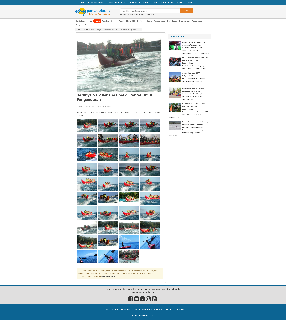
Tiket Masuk (172, 21)
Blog (155, 2)
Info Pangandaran (95, 2)
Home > (80, 30)
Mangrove (142, 14)
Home (81, 2)
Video (189, 2)
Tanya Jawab (81, 25)
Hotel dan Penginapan (138, 2)
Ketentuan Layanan (155, 310)
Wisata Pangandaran (116, 2)
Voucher (105, 21)
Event (149, 21)
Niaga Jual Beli (167, 2)
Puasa (153, 14)
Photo (179, 2)
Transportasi (184, 21)
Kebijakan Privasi (139, 310)
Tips (148, 14)
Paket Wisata (159, 21)
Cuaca (114, 21)
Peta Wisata (197, 21)
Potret (121, 21)
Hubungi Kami (178, 310)
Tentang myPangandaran (120, 310)
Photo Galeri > (88, 30)
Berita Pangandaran (84, 21)
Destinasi (141, 21)
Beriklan (168, 310)
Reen (136, 14)
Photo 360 (130, 21)
